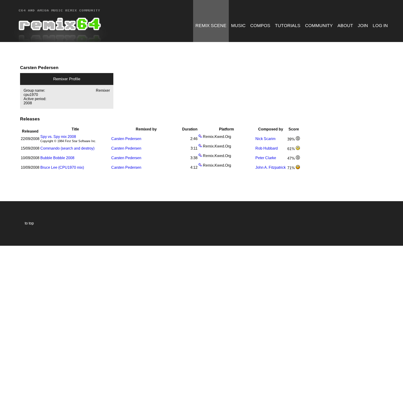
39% (291, 139)
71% (291, 168)
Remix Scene (210, 25)
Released (30, 129)
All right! (5, 382)
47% (291, 158)
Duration (190, 129)
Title (75, 129)
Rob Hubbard (266, 148)
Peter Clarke (265, 158)
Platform (226, 129)
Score (293, 129)
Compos (260, 25)
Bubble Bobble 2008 (57, 158)
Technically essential (9, 322)
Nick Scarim (265, 139)
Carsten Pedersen (126, 139)
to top (27, 223)
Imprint (5, 389)
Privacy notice (6, 396)
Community (319, 25)
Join (363, 25)
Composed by (270, 129)
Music (238, 25)
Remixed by (146, 129)
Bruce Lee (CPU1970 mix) (62, 167)
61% (291, 149)
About (345, 25)
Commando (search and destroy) (67, 148)
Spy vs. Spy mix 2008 (58, 137)
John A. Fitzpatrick (270, 167)
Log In (380, 25)
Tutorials (287, 25)
